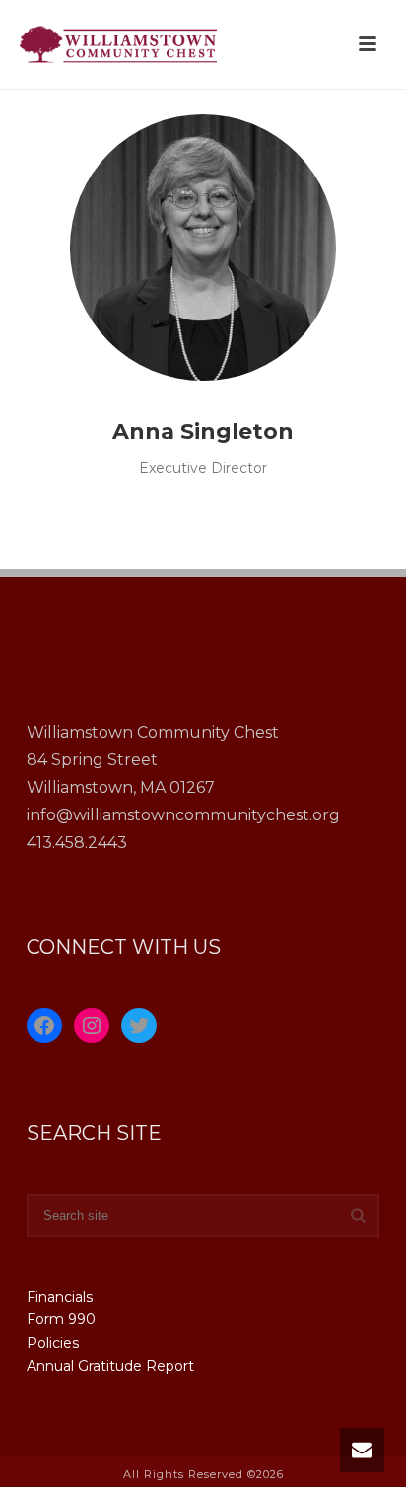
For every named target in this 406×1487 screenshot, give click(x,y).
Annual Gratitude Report (110, 1366)
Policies (53, 1343)
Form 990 (61, 1319)
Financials (60, 1297)
